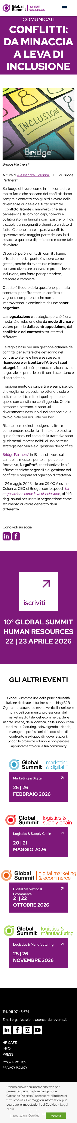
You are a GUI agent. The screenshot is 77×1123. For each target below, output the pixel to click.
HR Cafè (10, 1042)
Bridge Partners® (16, 164)
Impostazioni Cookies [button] (24, 1116)
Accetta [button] (56, 1115)
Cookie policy (14, 1062)
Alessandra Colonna (33, 175)
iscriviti (34, 602)
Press (8, 1054)
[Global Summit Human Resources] (24, 8)
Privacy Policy (15, 1068)
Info (7, 1048)
